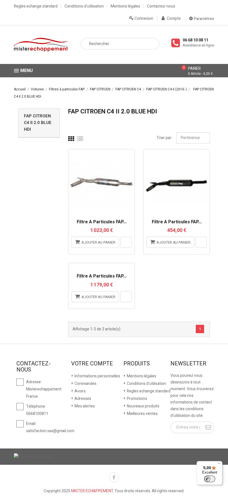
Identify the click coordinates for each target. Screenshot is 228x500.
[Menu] (219, 464)
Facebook (114, 477)
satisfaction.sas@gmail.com (50, 431)
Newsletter (188, 364)
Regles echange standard (36, 6)
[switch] (209, 479)
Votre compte (92, 364)
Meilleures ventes (142, 414)
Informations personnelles (97, 376)
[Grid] (71, 139)
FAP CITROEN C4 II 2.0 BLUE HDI (37, 122)
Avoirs (80, 391)
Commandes (85, 384)
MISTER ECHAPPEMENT (92, 491)
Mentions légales (125, 6)
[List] (80, 139)
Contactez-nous (161, 6)
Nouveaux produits (142, 406)
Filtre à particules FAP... (102, 222)
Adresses (82, 399)
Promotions (136, 399)
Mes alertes (84, 406)
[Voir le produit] (126, 242)
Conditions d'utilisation (84, 6)
